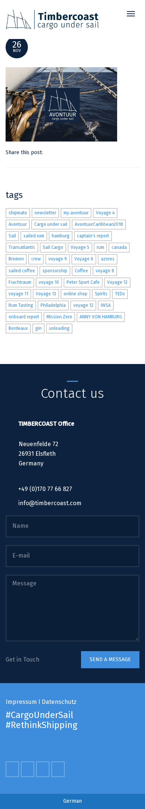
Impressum (21, 701)
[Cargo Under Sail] (52, 19)
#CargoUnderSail (39, 715)
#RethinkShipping (41, 725)
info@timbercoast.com (49, 503)
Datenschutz (59, 701)
